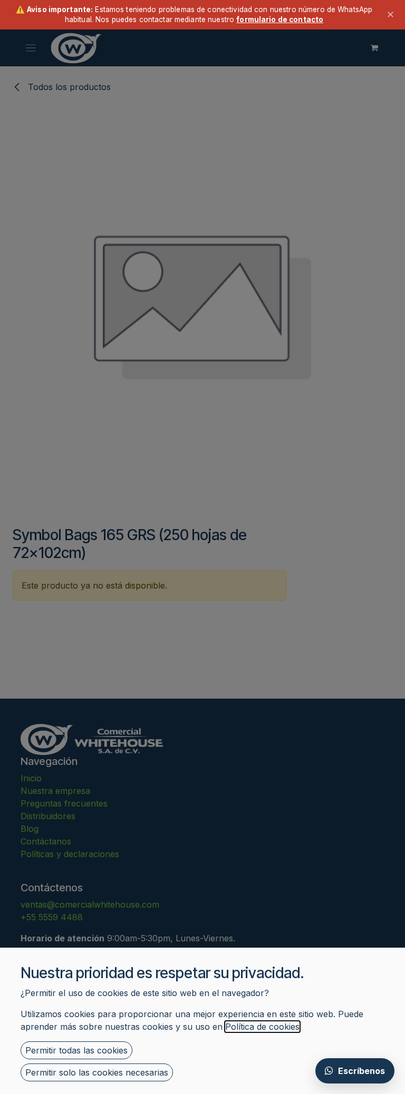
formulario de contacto (279, 19)
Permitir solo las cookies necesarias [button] (96, 1072)
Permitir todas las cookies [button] (76, 1050)
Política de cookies (262, 1026)
